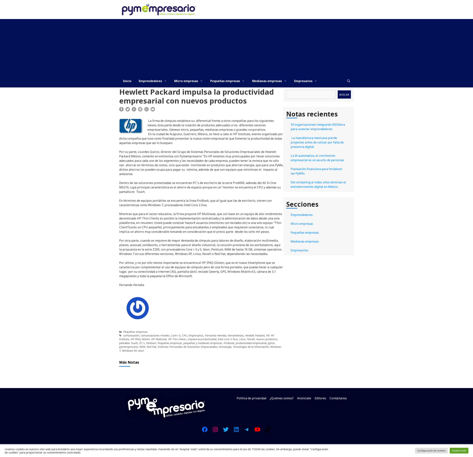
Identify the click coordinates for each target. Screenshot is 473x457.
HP (267, 335)
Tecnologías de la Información (251, 346)
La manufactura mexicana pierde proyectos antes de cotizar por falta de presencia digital (317, 142)
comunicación (131, 335)
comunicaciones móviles (155, 335)
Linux (242, 339)
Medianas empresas (267, 81)
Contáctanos (338, 398)
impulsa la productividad (202, 339)
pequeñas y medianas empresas (202, 343)
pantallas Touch (128, 343)
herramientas (236, 335)
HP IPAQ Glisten (140, 339)
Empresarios (303, 81)
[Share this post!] (121, 110)
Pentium (151, 343)
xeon (141, 350)
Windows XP (129, 350)
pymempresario (128, 346)
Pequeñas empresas (225, 81)
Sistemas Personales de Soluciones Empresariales (187, 346)
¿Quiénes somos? (282, 398)
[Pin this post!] (140, 110)
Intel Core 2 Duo (228, 339)
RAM (142, 346)
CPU (184, 335)
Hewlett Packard (255, 335)
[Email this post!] (153, 110)
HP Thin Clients (177, 339)
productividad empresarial (251, 343)
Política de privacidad (251, 398)
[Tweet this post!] (127, 110)
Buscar (344, 94)
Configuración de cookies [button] (431, 450)
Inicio (127, 81)
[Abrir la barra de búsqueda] (348, 81)
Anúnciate (304, 398)
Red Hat (151, 346)
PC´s (142, 343)
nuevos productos (267, 339)
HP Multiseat (159, 339)
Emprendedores (150, 81)
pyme (271, 343)
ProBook (229, 343)
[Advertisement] (236, 47)
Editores (320, 398)
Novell (251, 339)
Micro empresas (186, 81)
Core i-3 (176, 335)
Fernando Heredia (215, 335)
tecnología (225, 346)
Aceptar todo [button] (459, 450)
